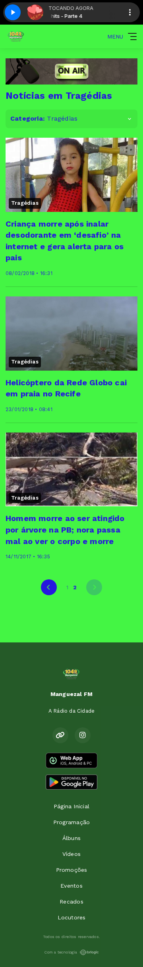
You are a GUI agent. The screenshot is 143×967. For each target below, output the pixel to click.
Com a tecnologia (60, 952)
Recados (71, 901)
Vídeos (71, 854)
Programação (71, 822)
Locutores (72, 917)
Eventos (71, 885)
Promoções (71, 870)
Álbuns (71, 838)
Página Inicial (71, 806)
